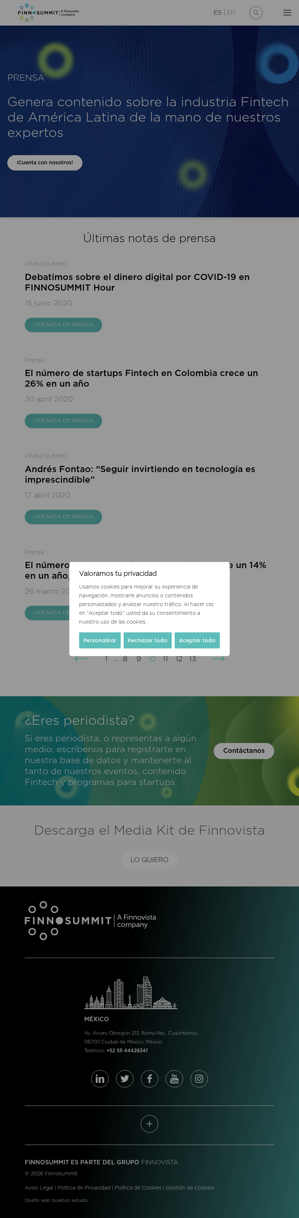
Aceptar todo (197, 640)
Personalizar (100, 640)
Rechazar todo (147, 640)
